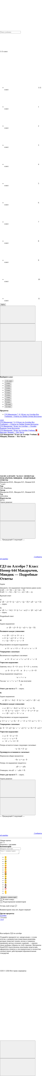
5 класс (8, 392)
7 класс (8, 397)
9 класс (8, 402)
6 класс (8, 395)
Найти (3, 304)
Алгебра (3, 915)
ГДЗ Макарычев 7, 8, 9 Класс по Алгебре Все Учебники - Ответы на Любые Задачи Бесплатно (23, 415)
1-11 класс (8, 381)
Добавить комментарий (9, 897)
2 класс (8, 385)
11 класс (8, 407)
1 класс (8, 383)
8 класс (8, 400)
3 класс (8, 388)
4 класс (8, 390)
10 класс (8, 404)
